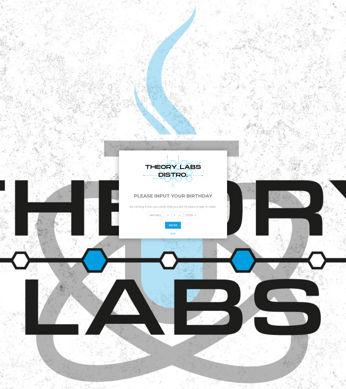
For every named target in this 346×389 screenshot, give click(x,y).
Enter (173, 225)
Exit (173, 233)
